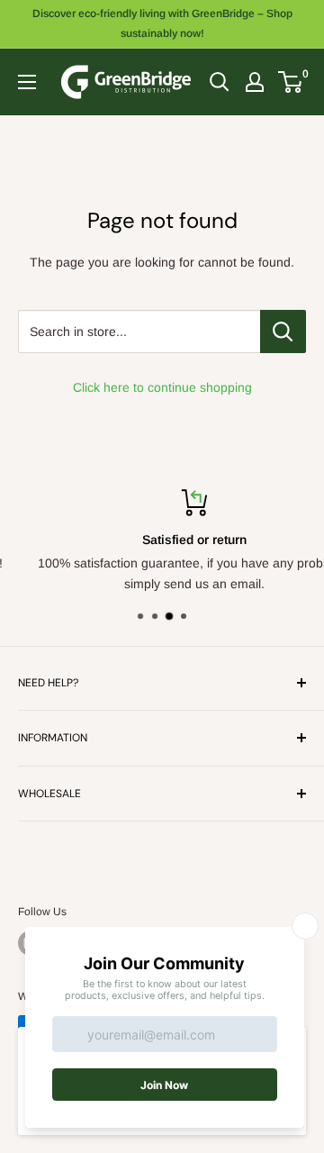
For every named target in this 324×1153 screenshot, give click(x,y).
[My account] (255, 82)
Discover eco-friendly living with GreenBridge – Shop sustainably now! (162, 23)
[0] (291, 82)
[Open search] (220, 82)
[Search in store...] (283, 331)
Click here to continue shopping (162, 387)
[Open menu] (27, 82)
